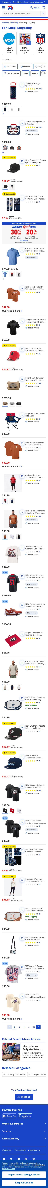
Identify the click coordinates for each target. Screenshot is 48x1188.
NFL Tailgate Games (37, 1074)
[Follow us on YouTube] (18, 1159)
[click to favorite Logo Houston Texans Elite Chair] (22, 415)
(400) (40, 89)
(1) (39, 292)
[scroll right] (43, 66)
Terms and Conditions (14, 1167)
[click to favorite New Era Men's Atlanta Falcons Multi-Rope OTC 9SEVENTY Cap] (22, 727)
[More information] (21, 311)
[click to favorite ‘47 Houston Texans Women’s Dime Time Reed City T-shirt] (22, 547)
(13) (40, 790)
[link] (9, 1027)
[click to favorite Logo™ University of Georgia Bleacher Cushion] (22, 634)
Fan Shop (14, 23)
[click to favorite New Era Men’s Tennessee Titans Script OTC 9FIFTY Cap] (22, 756)
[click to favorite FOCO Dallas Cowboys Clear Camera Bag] (22, 698)
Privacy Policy (39, 1165)
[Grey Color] (19, 109)
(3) (39, 254)
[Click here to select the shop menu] (3, 7)
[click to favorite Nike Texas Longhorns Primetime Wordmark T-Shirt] (22, 512)
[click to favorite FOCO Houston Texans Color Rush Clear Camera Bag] (22, 938)
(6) (39, 325)
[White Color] (12, 109)
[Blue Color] (5, 109)
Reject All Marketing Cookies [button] (24, 1174)
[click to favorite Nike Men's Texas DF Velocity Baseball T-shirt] (22, 288)
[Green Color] (12, 147)
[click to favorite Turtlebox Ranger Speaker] (22, 84)
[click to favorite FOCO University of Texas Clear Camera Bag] (22, 910)
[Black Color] (5, 187)
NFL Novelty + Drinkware (14, 1074)
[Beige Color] (5, 404)
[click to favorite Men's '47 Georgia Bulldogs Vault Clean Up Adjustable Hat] (22, 349)
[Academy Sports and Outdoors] (10, 7)
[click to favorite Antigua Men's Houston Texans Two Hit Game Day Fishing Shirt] (22, 321)
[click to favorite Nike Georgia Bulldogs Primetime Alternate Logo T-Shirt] (22, 786)
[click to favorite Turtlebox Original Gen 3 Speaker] (22, 123)
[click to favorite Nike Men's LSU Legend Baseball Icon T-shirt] (22, 996)
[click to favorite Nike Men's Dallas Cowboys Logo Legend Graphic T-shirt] (22, 822)
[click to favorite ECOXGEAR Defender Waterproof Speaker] (22, 379)
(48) (40, 383)
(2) (39, 165)
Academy (5, 23)
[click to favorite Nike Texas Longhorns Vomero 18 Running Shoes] (22, 605)
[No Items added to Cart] (44, 7)
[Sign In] (31, 7)
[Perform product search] (43, 13)
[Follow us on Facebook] (3, 1159)
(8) (39, 914)
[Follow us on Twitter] (11, 1159)
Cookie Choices (8, 1169)
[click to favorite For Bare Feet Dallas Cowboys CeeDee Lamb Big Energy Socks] (22, 850)
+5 (3, 114)
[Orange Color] (19, 147)
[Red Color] (12, 274)
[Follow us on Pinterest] (33, 1159)
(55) (40, 667)
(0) (39, 202)
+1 (3, 279)
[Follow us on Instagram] (26, 1159)
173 (34, 1027)
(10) (40, 516)
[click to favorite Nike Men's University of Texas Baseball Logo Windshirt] (22, 443)
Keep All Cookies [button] (24, 1182)
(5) (39, 702)
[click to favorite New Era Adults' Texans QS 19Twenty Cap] (22, 161)
